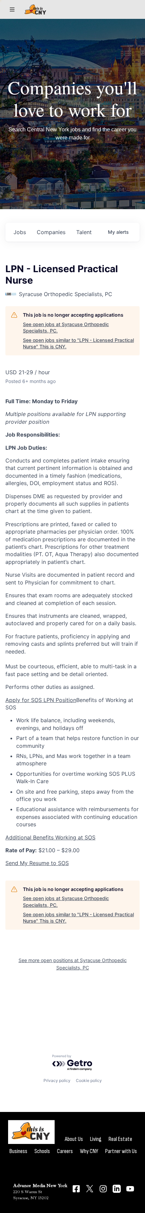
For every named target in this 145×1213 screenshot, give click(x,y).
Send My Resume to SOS (37, 863)
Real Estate (120, 1139)
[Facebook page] (76, 1188)
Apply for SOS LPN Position (40, 700)
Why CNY (89, 1151)
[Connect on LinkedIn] (116, 1188)
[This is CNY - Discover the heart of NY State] (35, 9)
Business (18, 1151)
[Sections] (12, 9)
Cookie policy (89, 1080)
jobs (19, 232)
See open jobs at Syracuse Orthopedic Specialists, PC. (66, 327)
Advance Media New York (40, 1185)
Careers (65, 1151)
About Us (74, 1139)
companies (51, 232)
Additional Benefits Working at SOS (50, 837)
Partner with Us (121, 1151)
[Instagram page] (103, 1188)
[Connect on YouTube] (130, 1188)
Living (96, 1139)
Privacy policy (57, 1080)
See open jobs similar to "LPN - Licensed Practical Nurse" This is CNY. (78, 343)
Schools (42, 1151)
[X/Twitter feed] (89, 1188)
